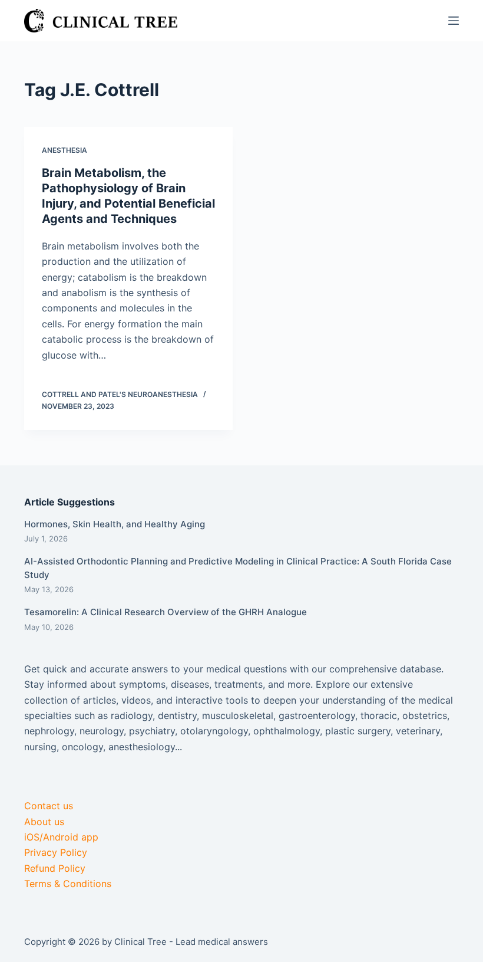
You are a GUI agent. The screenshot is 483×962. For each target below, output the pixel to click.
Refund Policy (54, 868)
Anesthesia (64, 150)
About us (44, 822)
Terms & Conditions (67, 883)
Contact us (48, 806)
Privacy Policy (55, 852)
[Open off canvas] (453, 20)
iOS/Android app (61, 837)
